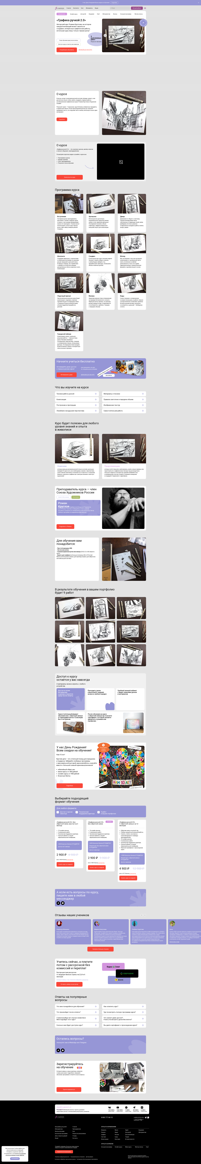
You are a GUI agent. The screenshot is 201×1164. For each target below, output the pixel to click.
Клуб (147, 1147)
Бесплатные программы (61, 1133)
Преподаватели (77, 1129)
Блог (74, 1131)
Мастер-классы (139, 1147)
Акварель (103, 1130)
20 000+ (136, 1110)
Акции (56, 1138)
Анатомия (117, 1139)
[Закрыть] (198, 3)
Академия (141, 1130)
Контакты (75, 1138)
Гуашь (116, 1136)
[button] (145, 8)
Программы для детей (61, 1126)
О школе (75, 1126)
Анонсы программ (59, 1131)
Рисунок (103, 1132)
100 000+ (120, 1110)
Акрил (116, 1132)
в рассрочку (70, 859)
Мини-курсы (128, 1147)
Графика (103, 1134)
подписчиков (111, 1111)
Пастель (117, 1134)
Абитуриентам (59, 1129)
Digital (126, 1130)
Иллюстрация (104, 1139)
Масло (116, 1130)
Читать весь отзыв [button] (174, 941)
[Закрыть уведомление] (27, 1147)
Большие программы (106, 1147)
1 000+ (127, 1110)
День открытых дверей (61, 1135)
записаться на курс (85, 49)
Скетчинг (103, 1136)
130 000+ (111, 1110)
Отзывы (75, 1135)
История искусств (129, 1139)
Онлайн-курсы (118, 1147)
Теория (127, 1136)
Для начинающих (129, 1134)
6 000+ (143, 1110)
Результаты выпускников (79, 1133)
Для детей (128, 1132)
